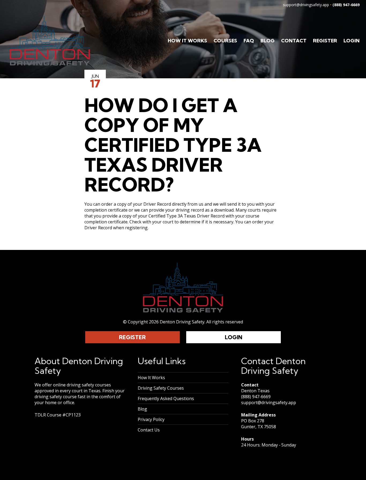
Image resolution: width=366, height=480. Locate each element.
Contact (294, 41)
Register (325, 41)
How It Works (187, 41)
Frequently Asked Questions (166, 398)
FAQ (249, 41)
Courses (225, 41)
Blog (267, 41)
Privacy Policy (151, 419)
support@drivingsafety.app (306, 4)
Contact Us (149, 430)
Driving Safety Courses (161, 388)
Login (351, 41)
